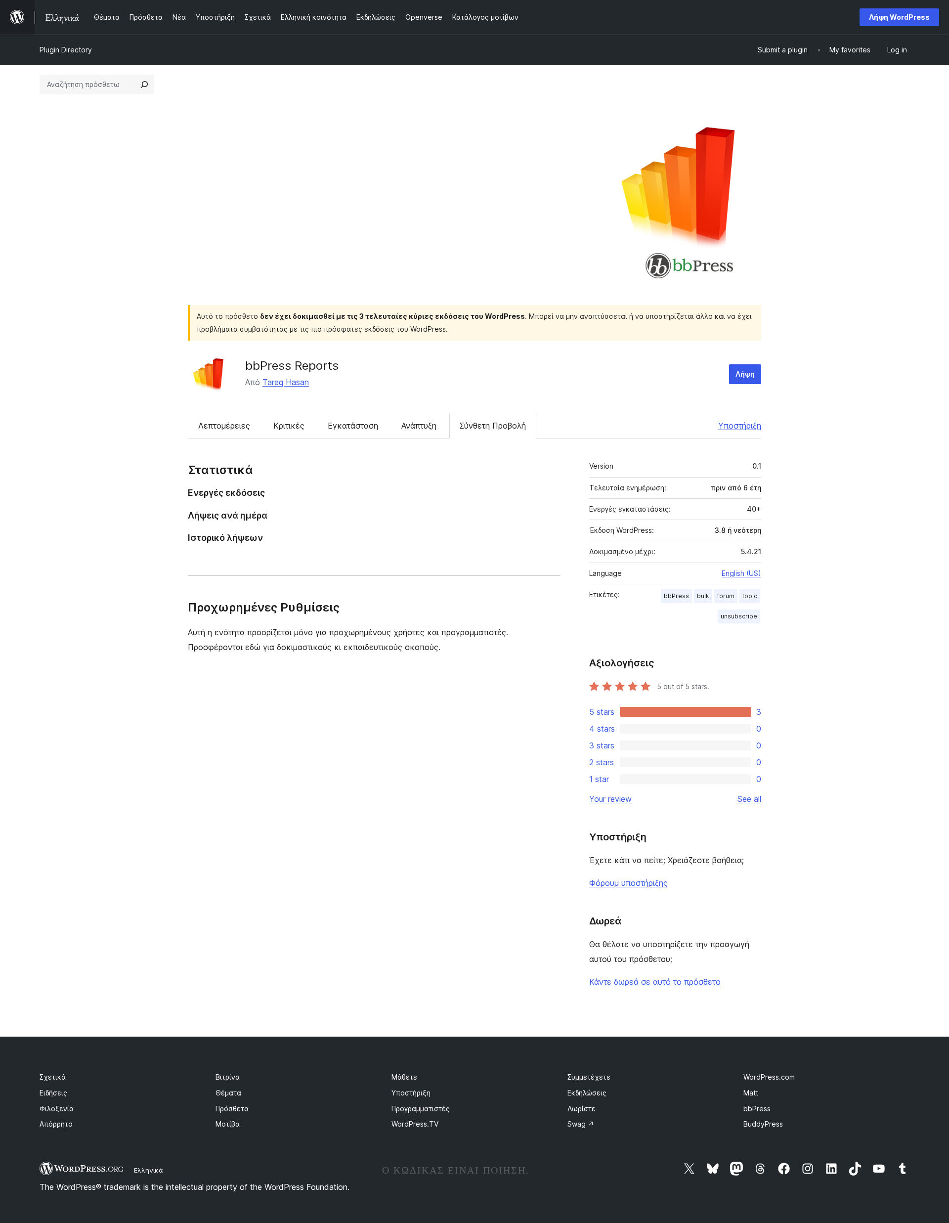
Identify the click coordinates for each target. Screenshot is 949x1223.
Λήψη (745, 374)
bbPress (676, 596)
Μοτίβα (228, 1124)
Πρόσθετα (232, 1108)
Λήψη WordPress (899, 17)
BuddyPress (763, 1124)
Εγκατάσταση (353, 426)
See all (749, 799)
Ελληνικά (148, 1170)
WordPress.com (769, 1077)
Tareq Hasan (285, 382)
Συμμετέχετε (588, 1077)
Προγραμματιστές (420, 1108)
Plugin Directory (66, 49)
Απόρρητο (56, 1124)
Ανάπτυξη (418, 426)
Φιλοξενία (57, 1108)
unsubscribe (739, 616)
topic (749, 596)
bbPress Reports (292, 365)
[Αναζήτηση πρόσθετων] (144, 84)
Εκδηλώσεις (586, 1093)
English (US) (741, 573)
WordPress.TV (414, 1124)
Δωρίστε (581, 1108)
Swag (580, 1124)
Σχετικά (53, 1077)
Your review (610, 799)
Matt (750, 1093)
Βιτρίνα (228, 1077)
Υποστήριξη (739, 426)
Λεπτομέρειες (224, 426)
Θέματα (228, 1093)
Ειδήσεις (53, 1093)
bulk (703, 596)
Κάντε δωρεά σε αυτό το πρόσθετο (655, 982)
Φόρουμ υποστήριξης (628, 883)
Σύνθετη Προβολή (493, 426)
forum (725, 596)
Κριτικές (288, 426)
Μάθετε (404, 1077)
